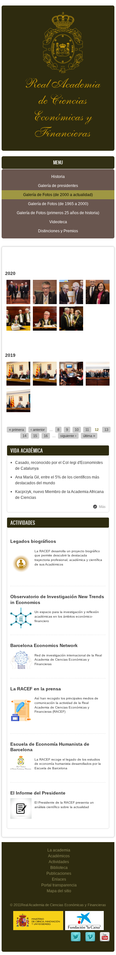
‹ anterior (38, 430)
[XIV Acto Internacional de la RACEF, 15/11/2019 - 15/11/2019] (18, 411)
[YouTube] (105, 941)
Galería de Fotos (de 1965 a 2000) (58, 204)
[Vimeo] (90, 941)
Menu (58, 162)
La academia (58, 850)
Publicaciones (58, 873)
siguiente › (68, 436)
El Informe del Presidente (37, 793)
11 (87, 430)
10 (77, 430)
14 (24, 436)
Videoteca (58, 222)
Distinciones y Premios (58, 231)
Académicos (59, 856)
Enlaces (59, 879)
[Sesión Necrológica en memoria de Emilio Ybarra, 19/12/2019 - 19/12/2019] (18, 384)
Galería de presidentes (58, 185)
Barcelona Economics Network (44, 645)
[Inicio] (58, 39)
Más (102, 507)
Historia (58, 176)
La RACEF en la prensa (35, 688)
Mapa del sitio (59, 891)
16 (46, 436)
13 (106, 430)
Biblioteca (59, 867)
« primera (16, 430)
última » (89, 436)
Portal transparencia (59, 885)
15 (35, 436)
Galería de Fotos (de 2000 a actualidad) (58, 194)
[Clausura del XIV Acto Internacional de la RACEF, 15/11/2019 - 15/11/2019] (98, 384)
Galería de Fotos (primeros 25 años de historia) (58, 213)
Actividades (59, 862)
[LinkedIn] (76, 941)
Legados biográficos (33, 541)
